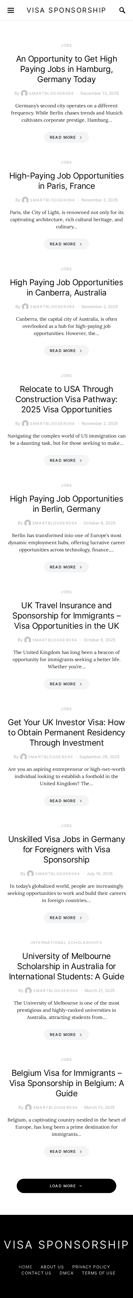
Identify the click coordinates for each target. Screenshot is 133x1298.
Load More (63, 1186)
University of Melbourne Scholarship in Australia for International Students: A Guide (66, 966)
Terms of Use (99, 1273)
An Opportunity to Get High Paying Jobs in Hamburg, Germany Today (66, 69)
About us (52, 1266)
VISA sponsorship (67, 10)
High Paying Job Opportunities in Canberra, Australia (66, 287)
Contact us (36, 1273)
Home (25, 1266)
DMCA (67, 1273)
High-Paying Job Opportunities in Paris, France (66, 181)
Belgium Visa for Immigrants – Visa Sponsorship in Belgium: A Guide (66, 1083)
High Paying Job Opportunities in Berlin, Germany (66, 504)
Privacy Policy (91, 1266)
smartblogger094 (51, 93)
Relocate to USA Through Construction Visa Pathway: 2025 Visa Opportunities (66, 399)
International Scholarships (66, 942)
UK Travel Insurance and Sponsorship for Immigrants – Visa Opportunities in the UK (66, 615)
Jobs (66, 45)
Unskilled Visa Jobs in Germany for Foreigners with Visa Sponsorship (66, 849)
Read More (63, 137)
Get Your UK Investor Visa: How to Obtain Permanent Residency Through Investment (66, 732)
